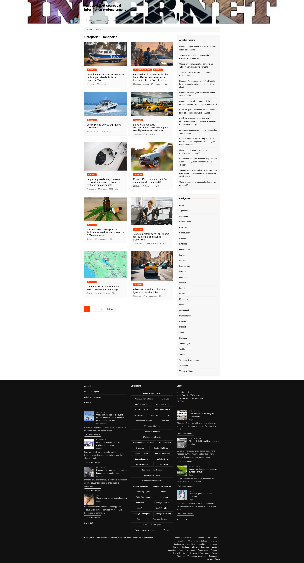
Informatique (184, 266)
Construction (184, 233)
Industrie (183, 260)
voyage (166, 530)
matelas (164, 492)
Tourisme (183, 355)
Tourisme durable (160, 519)
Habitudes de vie (162, 459)
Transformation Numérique (145, 530)
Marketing (183, 299)
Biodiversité (138, 415)
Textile (182, 349)
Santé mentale (161, 508)
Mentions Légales (102, 21)
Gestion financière (162, 453)
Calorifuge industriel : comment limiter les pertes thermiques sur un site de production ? (198, 102)
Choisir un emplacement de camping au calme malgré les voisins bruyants (196, 65)
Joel (90, 131)
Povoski (92, 84)
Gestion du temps (141, 453)
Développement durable (152, 437)
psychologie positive (161, 503)
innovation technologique (152, 470)
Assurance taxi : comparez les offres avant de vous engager (198, 131)
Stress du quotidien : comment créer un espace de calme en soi (195, 56)
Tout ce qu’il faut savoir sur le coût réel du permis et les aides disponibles (151, 237)
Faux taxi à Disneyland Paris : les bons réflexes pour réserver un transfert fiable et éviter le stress (150, 77)
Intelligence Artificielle (152, 475)
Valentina (92, 189)
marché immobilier (140, 486)
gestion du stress (161, 448)
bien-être (165, 399)
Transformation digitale (152, 524)
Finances (183, 244)
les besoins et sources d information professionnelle (105, 8)
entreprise (140, 448)
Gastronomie (184, 249)
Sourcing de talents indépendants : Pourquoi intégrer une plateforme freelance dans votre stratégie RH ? (198, 173)
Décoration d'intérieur (152, 426)
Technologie (184, 343)
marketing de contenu (162, 486)
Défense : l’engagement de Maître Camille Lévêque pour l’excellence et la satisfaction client (197, 84)
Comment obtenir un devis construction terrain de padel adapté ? (195, 151)
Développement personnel (143, 443)
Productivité (139, 503)
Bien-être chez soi (162, 404)
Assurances (184, 216)
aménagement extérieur (152, 393)
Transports (91, 70)
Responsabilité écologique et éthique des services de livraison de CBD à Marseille (105, 232)
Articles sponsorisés (120, 21)
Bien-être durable (141, 410)
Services (183, 338)
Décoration (165, 421)
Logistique (183, 288)
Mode (181, 305)
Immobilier (183, 255)
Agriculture (183, 211)
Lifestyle (182, 283)
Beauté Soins (185, 222)
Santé (181, 332)
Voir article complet (93, 435)
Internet (182, 272)
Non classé (184, 310)
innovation (164, 464)
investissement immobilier (152, 481)
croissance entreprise (143, 421)
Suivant (110, 309)
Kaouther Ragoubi (142, 84)
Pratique (182, 321)
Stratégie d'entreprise (141, 514)
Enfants (182, 238)
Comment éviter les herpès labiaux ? (111, 498)
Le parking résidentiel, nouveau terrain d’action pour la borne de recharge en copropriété (103, 182)
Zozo (91, 293)
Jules (91, 239)
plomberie (164, 497)
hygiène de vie (142, 464)
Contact (135, 21)
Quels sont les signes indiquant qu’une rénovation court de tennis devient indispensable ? (110, 418)
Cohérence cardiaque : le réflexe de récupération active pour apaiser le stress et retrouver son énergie (197, 121)
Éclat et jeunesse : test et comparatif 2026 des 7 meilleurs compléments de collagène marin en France (197, 142)
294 (91, 523)
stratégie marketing (163, 514)
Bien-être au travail (141, 404)
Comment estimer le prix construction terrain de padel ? (197, 183)
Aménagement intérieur (144, 399)
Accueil (89, 21)
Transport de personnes (142, 70)
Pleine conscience (143, 497)
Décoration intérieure (152, 432)
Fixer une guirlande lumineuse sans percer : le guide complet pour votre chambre (197, 111)
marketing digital (143, 492)
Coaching (183, 227)
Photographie (185, 316)
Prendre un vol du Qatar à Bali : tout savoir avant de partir (197, 94)
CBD (168, 415)
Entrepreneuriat (165, 443)
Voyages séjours (186, 371)
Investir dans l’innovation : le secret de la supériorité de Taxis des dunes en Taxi (105, 77)
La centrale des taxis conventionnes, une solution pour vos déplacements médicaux (150, 127)
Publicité (183, 327)
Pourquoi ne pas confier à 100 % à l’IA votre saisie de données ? (197, 48)
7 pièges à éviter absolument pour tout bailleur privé (195, 74)
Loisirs (182, 294)
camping (154, 415)
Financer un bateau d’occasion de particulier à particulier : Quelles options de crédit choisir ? (198, 162)
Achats (182, 205)
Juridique (183, 277)
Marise (137, 186)
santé (139, 508)
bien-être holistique (162, 410)
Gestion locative (141, 459)
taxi (138, 519)
